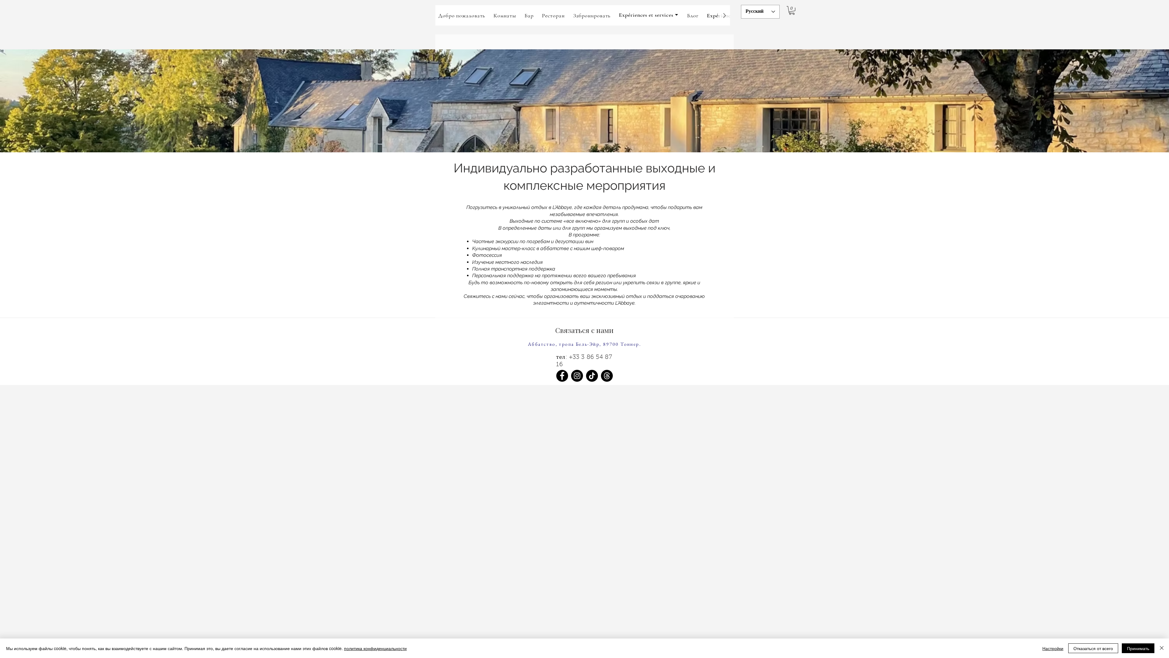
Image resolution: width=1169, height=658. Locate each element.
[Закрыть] (1161, 648)
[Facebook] (562, 376)
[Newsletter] (607, 376)
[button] (649, 15)
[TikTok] (592, 376)
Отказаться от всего (1093, 648)
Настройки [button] (1052, 648)
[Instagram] (577, 376)
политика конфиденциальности (375, 648)
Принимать (1138, 648)
